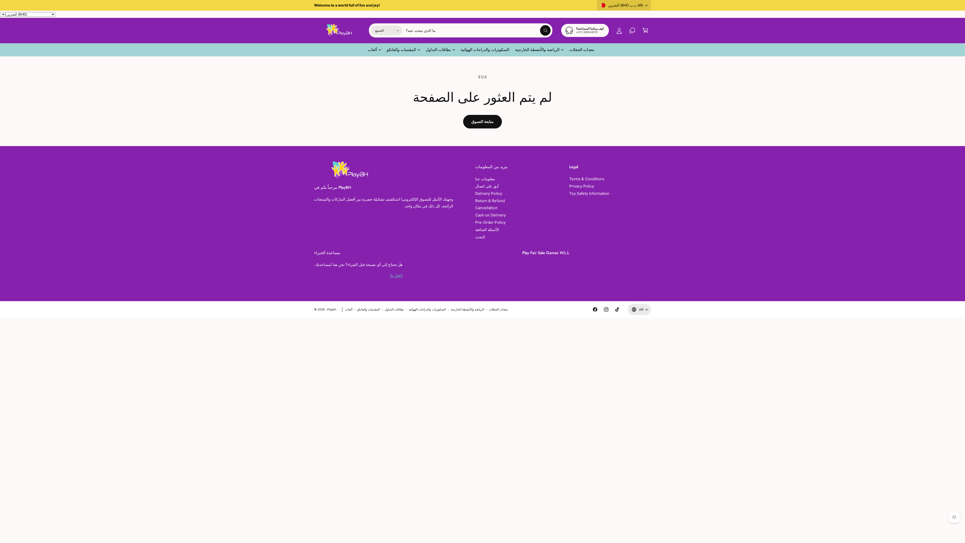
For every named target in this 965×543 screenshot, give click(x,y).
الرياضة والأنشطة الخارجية (537, 49)
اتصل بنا (396, 275)
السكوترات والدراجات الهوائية (427, 309)
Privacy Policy (581, 186)
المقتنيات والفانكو (401, 49)
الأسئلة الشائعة (487, 229)
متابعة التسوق (482, 121)
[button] (645, 30)
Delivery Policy (488, 193)
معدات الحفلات (498, 309)
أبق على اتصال (487, 186)
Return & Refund (490, 200)
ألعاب (372, 49)
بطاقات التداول (438, 49)
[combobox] (478, 30)
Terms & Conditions (586, 178)
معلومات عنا (485, 178)
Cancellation (486, 207)
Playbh (331, 309)
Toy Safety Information (589, 193)
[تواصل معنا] (632, 30)
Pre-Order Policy (490, 222)
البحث (480, 237)
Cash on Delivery (490, 215)
